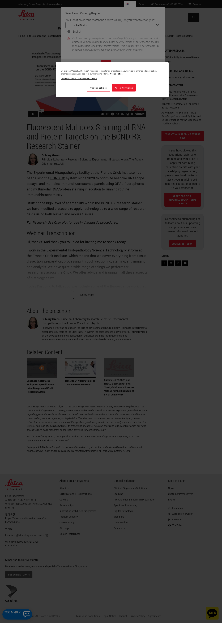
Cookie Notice (116, 73)
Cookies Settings (98, 87)
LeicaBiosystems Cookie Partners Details (79, 78)
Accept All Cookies (124, 87)
